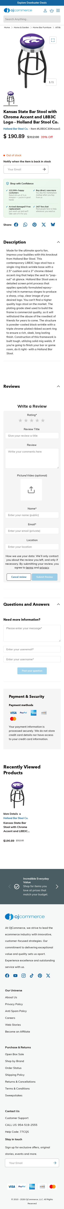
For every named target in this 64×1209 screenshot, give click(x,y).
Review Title (32, 429)
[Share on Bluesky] (53, 224)
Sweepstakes (13, 1095)
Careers (10, 1018)
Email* (32, 524)
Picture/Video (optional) (32, 475)
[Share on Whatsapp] (25, 224)
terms (29, 567)
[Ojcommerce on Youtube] (16, 974)
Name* (32, 508)
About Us (11, 997)
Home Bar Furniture (42, 27)
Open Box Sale (14, 1054)
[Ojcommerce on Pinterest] (40, 974)
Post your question (32, 670)
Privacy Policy (14, 1004)
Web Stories (13, 1024)
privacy (44, 567)
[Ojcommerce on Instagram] (24, 974)
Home (7, 27)
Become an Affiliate (17, 1031)
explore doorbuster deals (32, 2)
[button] (20, 420)
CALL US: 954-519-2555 (21, 1125)
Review (32, 445)
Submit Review (44, 577)
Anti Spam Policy (16, 1011)
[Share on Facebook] (16, 224)
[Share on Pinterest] (34, 224)
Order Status (13, 1068)
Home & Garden (21, 27)
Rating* (32, 415)
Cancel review (18, 577)
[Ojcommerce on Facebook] (7, 974)
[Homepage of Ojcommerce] (17, 10)
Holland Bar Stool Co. (15, 128)
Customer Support (17, 1118)
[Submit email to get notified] (44, 169)
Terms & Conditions (17, 1088)
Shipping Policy (15, 1074)
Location (32, 540)
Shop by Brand (14, 1061)
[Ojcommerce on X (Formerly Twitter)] (48, 974)
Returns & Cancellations (20, 1081)
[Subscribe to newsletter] (55, 1163)
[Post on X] (43, 224)
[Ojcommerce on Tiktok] (32, 974)
